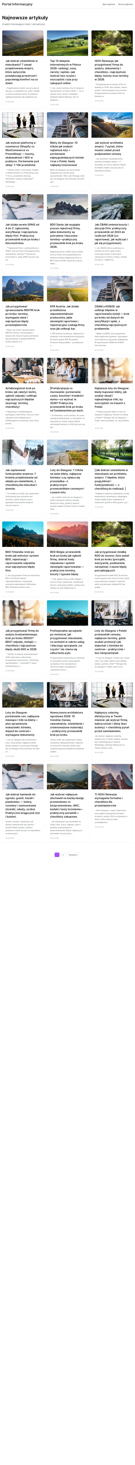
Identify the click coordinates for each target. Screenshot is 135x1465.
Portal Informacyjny (17, 4)
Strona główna (125, 4)
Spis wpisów (108, 4)
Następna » (73, 855)
